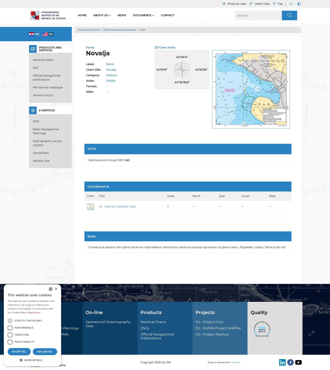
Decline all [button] (45, 351)
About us (101, 15)
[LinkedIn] (281, 362)
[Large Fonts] (290, 4)
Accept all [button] (19, 351)
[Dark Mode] (298, 4)
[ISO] (261, 331)
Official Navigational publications (119, 30)
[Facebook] (289, 362)
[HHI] (49, 15)
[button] (32, 360)
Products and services (88, 30)
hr (37, 34)
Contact (167, 15)
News (122, 15)
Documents (142, 15)
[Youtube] (297, 362)
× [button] (55, 289)
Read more (34, 312)
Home (82, 15)
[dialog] (32, 325)
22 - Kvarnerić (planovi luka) (117, 206)
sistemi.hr (235, 362)
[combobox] (51, 289)
